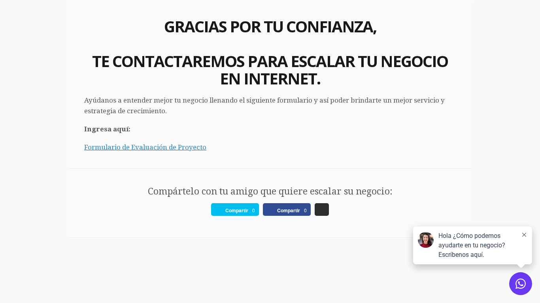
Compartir (236, 210)
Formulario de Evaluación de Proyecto (145, 147)
